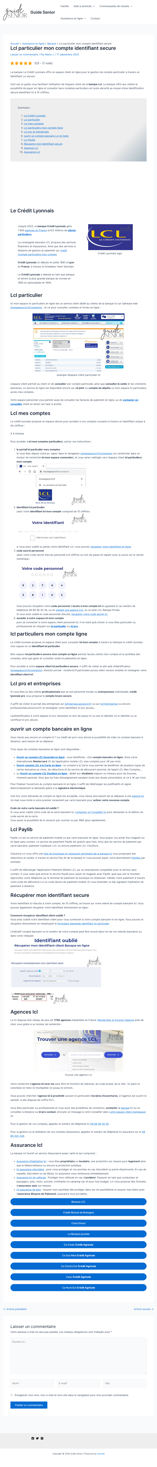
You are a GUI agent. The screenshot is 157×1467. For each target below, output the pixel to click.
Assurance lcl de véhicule (31, 1177)
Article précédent (15, 1309)
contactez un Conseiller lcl (90, 812)
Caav (78, 1276)
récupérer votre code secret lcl (89, 614)
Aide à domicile (83, 6)
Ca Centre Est (78, 1266)
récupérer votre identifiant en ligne (110, 546)
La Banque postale (78, 1233)
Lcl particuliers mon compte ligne (43, 127)
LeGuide (101, 1453)
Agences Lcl (31, 148)
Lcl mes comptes (34, 123)
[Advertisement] (78, 184)
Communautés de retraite (114, 6)
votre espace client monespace (127, 1111)
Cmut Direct (78, 1223)
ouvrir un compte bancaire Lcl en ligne (46, 135)
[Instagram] (42, 1438)
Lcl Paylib (29, 139)
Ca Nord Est (78, 1287)
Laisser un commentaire (24, 54)
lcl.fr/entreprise (109, 703)
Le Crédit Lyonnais (35, 115)
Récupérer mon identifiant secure (43, 143)
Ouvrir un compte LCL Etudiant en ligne (43, 773)
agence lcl (138, 796)
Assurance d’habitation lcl (31, 1161)
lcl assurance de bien (29, 1189)
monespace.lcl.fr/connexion (26, 307)
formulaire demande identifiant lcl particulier (83, 923)
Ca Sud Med (78, 1255)
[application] (93, 6)
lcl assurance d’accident (30, 1169)
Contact (95, 18)
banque (125, 1107)
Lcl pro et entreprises (36, 131)
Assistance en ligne (72, 18)
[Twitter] (37, 1438)
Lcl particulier (32, 119)
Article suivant (144, 1309)
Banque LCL (78, 1201)
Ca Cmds (78, 1244)
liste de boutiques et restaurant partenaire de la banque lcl (78, 853)
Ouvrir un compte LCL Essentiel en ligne (41, 757)
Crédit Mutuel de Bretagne (78, 1212)
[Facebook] (32, 1438)
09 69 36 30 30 (99, 1123)
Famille (65, 6)
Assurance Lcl (32, 151)
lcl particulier (58, 626)
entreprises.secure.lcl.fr (78, 703)
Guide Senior (42, 12)
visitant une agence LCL (70, 610)
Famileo (136, 857)
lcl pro (74, 626)
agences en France (36, 230)
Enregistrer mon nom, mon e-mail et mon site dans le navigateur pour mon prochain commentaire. (72, 1395)
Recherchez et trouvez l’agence (116, 1020)
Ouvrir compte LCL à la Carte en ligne (39, 765)
